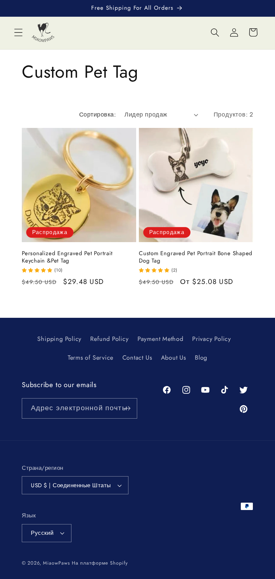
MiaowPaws (56, 563)
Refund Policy (109, 339)
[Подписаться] (127, 408)
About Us (173, 357)
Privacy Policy (211, 339)
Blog (201, 357)
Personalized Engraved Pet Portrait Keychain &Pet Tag (67, 257)
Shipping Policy (59, 339)
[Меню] (18, 32)
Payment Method (160, 339)
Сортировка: (97, 114)
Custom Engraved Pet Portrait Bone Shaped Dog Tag (196, 257)
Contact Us (137, 357)
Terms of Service (90, 357)
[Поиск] (214, 32)
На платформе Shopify (99, 563)
